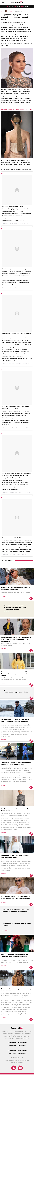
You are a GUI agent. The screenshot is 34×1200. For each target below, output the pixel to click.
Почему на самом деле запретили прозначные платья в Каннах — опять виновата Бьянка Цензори (15, 607)
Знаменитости (22, 1042)
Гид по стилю (12, 1045)
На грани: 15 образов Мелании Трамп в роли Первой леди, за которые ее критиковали (15, 910)
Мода (18, 6)
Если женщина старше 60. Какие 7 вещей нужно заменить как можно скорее (15, 588)
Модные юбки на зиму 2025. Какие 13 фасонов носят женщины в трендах (15, 856)
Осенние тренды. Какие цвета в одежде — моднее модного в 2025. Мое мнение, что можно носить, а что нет (16, 692)
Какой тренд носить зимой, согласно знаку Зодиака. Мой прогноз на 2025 (16, 809)
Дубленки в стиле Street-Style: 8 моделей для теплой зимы (16, 109)
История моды (22, 1045)
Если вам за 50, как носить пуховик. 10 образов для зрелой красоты (16, 990)
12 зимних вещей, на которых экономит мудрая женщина (16, 924)
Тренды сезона (12, 1042)
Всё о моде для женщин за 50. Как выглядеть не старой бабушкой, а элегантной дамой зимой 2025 (16, 897)
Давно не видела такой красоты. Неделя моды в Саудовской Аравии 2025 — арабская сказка (15, 955)
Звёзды (11, 6)
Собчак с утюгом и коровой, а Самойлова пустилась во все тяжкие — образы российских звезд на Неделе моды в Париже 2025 (17, 639)
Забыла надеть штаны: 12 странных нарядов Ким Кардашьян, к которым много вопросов (16, 763)
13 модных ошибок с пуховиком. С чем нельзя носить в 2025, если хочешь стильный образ (15, 720)
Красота (25, 6)
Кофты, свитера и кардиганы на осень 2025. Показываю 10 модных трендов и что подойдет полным (15, 673)
